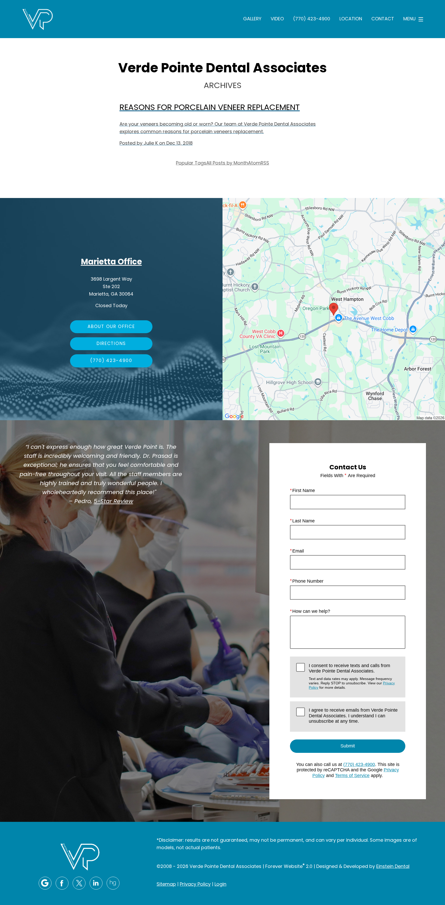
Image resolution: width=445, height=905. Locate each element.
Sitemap (166, 884)
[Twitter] (79, 883)
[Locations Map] (333, 309)
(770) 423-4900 (311, 19)
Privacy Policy (195, 884)
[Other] (113, 883)
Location (350, 19)
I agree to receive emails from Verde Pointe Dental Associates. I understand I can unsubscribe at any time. (353, 716)
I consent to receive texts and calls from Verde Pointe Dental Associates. (352, 676)
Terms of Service (352, 775)
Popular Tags (191, 163)
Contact (382, 19)
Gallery (252, 19)
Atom (254, 163)
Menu (409, 19)
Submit (347, 745)
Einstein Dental (392, 866)
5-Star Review (113, 501)
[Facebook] (62, 883)
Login (220, 884)
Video (277, 19)
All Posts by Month (227, 163)
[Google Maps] (45, 883)
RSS (265, 163)
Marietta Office (111, 262)
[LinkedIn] (96, 883)
